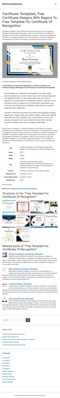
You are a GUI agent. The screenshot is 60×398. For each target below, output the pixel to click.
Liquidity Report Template (20, 283)
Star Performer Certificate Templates (14, 345)
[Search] (28, 320)
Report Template (7, 382)
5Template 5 (6, 368)
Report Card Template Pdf (10, 336)
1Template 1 (6, 357)
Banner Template (7, 371)
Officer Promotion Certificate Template (26, 254)
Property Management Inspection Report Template (18, 339)
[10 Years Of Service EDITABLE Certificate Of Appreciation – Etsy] (23, 207)
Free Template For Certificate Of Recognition (22, 188)
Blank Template (7, 374)
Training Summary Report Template (13, 334)
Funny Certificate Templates (21, 298)
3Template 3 (6, 363)
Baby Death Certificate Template (23, 269)
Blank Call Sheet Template (10, 342)
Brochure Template (8, 376)
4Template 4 (6, 366)
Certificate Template (8, 379)
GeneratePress (41, 395)
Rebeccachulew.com (12, 4)
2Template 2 (6, 360)
